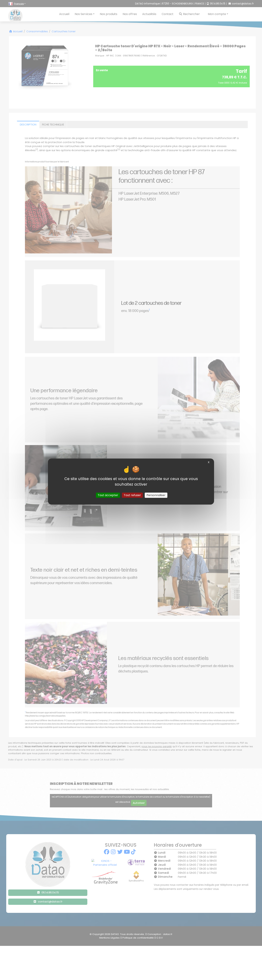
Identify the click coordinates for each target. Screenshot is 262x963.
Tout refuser (132, 495)
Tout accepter (108, 495)
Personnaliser (156, 495)
